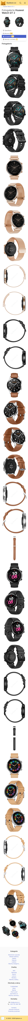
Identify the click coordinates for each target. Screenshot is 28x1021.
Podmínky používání (14, 1011)
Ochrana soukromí (14, 1009)
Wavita (14, 990)
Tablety (14, 958)
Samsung (14, 972)
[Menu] (25, 3)
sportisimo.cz (14, 993)
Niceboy (14, 977)
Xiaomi (14, 974)
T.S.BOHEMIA (14, 986)
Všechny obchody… (14, 995)
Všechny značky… (14, 979)
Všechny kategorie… (14, 963)
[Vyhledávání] (20, 3)
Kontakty (14, 1007)
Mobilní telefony (14, 956)
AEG (14, 970)
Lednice (14, 962)
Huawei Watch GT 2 (8, 6)
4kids (14, 988)
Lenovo (14, 976)
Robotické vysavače (14, 955)
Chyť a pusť (14, 992)
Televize (14, 960)
